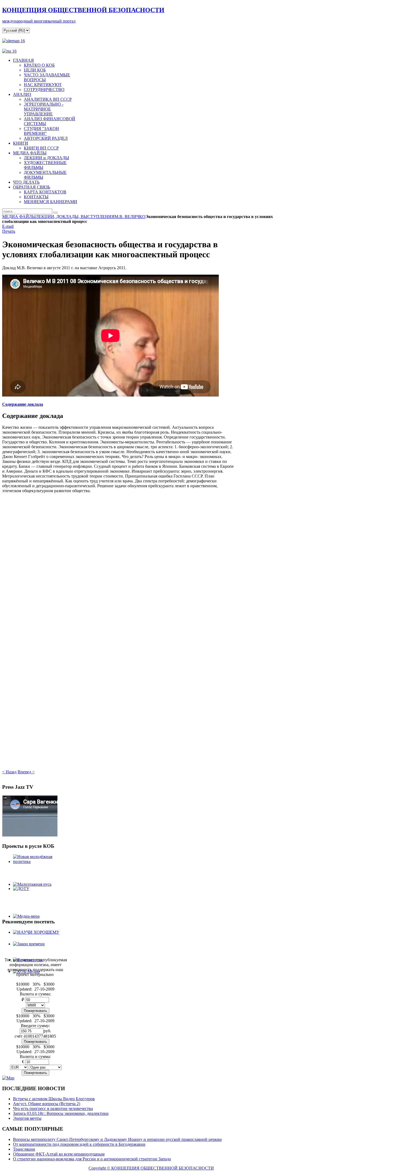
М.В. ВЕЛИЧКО (130, 216)
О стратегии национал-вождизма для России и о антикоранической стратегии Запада (92, 1159)
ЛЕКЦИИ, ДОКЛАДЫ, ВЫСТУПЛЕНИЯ (75, 216)
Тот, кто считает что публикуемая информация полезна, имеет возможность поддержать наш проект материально (36, 967)
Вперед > (26, 772)
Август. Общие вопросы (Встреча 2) (46, 1103)
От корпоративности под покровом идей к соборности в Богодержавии (79, 1144)
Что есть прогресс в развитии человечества (53, 1108)
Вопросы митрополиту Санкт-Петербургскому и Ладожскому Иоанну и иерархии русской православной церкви (117, 1139)
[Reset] (55, 212)
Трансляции (24, 1149)
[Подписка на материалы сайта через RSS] (9, 51)
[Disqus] (118, 561)
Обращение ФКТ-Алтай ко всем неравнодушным (59, 1154)
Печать (8, 231)
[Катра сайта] (13, 40)
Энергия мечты (27, 1118)
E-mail (8, 226)
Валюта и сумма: (35, 1056)
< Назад (9, 772)
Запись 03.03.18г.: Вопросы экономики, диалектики (61, 1113)
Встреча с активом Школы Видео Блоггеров (54, 1098)
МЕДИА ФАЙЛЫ (19, 216)
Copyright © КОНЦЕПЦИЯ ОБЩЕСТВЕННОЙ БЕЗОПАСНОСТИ (151, 1168)
